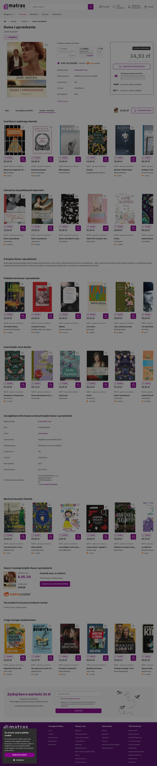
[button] (19, 760)
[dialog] (19, 746)
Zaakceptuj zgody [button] (19, 755)
